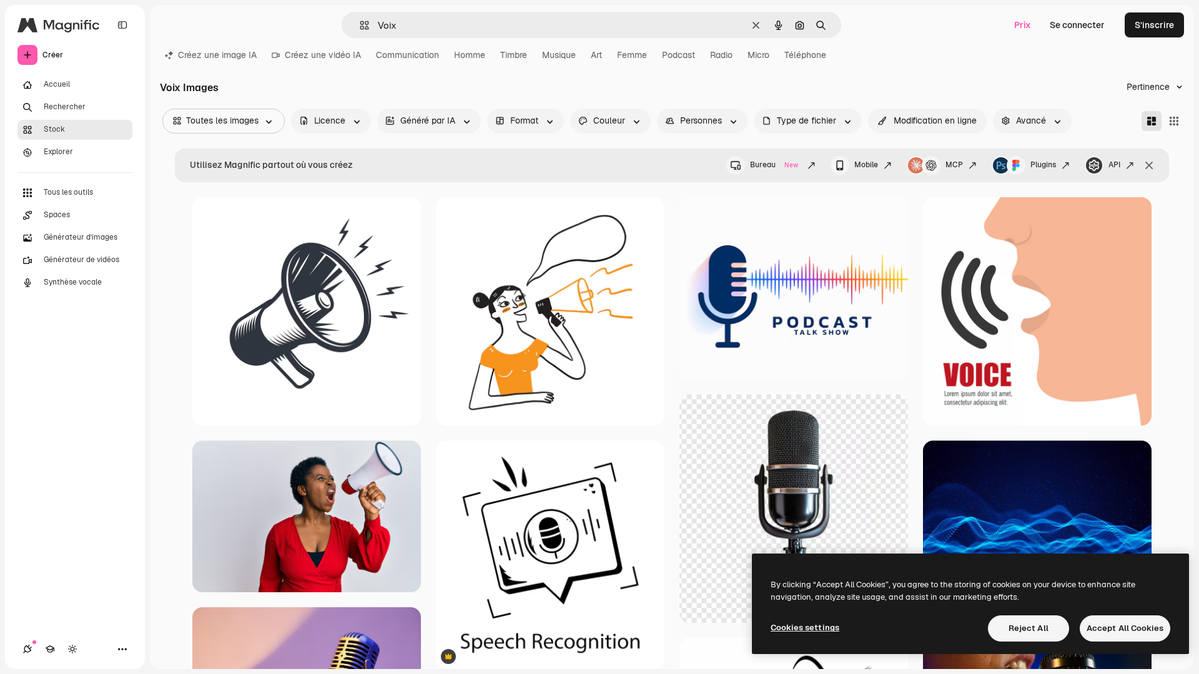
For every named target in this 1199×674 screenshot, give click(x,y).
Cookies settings (805, 627)
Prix (1022, 25)
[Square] (1174, 121)
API (1114, 165)
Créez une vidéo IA (323, 55)
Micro (758, 55)
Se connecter (1077, 25)
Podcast (678, 55)
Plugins (1043, 165)
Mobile (866, 165)
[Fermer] (1149, 165)
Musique (559, 55)
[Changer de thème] (72, 649)
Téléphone (805, 55)
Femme (632, 55)
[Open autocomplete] (359, 25)
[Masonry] (1152, 121)
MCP (954, 165)
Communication (407, 55)
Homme (469, 55)
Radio (721, 55)
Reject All (1029, 628)
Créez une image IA (217, 55)
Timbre (513, 55)
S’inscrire (1154, 25)
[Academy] (50, 649)
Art (596, 55)
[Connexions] (27, 649)
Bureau (774, 165)
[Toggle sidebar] (122, 25)
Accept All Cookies (1125, 628)
